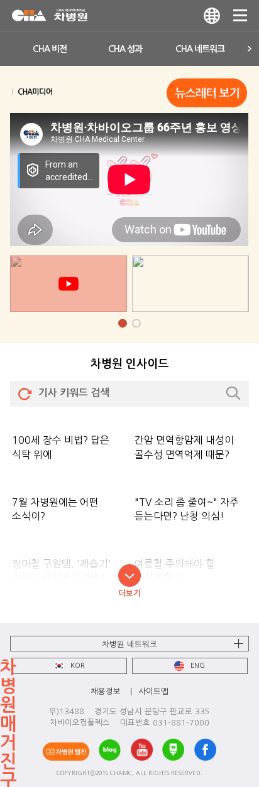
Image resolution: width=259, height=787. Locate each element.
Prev (16, 343)
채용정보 (106, 691)
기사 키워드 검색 (73, 392)
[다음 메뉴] (250, 49)
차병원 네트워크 (129, 644)
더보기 (129, 593)
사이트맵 (153, 691)
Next (243, 343)
